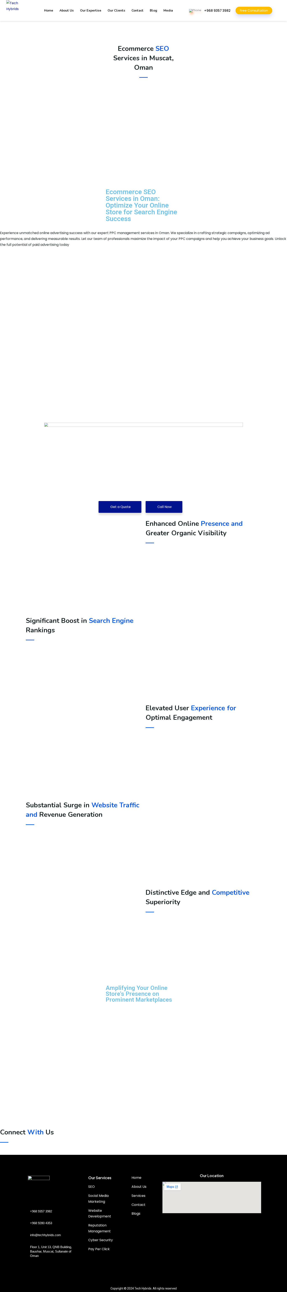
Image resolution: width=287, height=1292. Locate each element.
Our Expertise (90, 10)
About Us (66, 10)
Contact (138, 10)
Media (168, 10)
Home (48, 10)
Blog (153, 10)
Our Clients (116, 10)
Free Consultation (254, 10)
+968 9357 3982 (217, 10)
